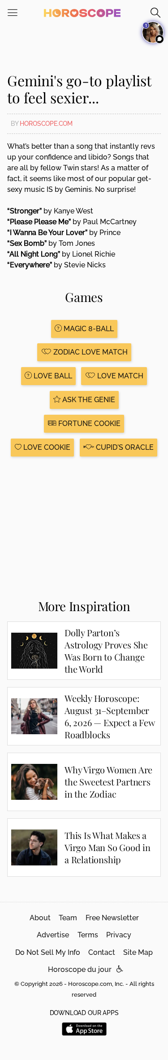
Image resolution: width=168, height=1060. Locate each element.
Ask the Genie (87, 399)
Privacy (118, 935)
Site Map (138, 952)
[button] (119, 969)
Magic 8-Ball (88, 328)
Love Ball (52, 376)
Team (68, 918)
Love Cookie (46, 447)
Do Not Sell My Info (47, 952)
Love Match (119, 376)
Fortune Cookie (88, 423)
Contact (101, 952)
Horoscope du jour (80, 969)
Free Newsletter (112, 918)
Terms (88, 935)
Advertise (53, 935)
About (40, 918)
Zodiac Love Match (90, 352)
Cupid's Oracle (124, 447)
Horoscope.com (46, 123)
